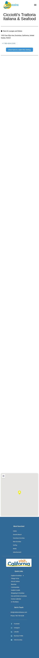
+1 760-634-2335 (8, 43)
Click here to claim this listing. (19, 50)
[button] (35, 5)
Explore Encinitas (16, 575)
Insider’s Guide (15, 590)
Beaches (13, 584)
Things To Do (15, 578)
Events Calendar (16, 599)
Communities (15, 587)
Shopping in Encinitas (17, 593)
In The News (15, 602)
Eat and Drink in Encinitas (19, 596)
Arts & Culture (15, 581)
